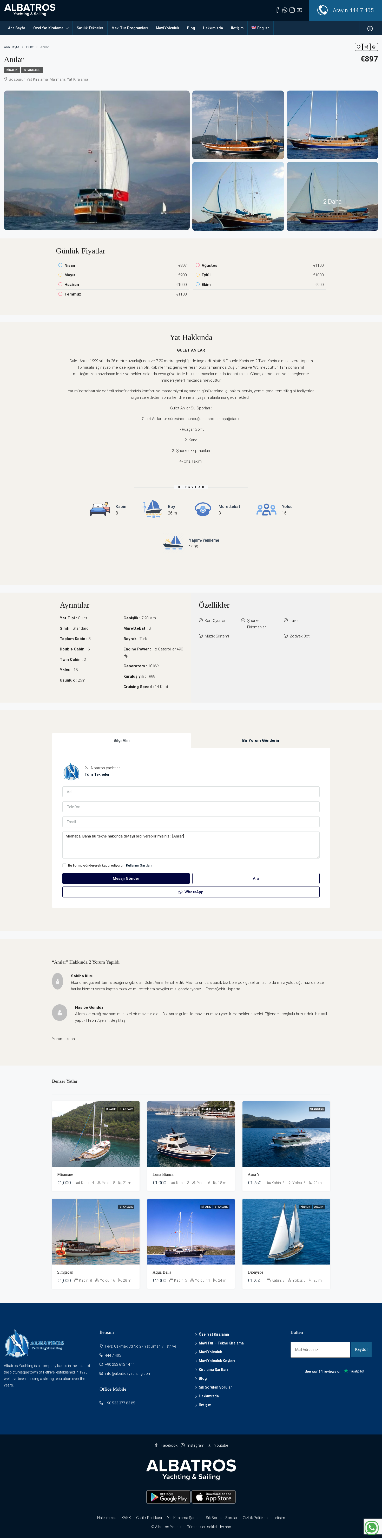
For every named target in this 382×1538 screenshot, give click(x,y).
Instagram (196, 1445)
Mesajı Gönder (126, 878)
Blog (191, 28)
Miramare (65, 1174)
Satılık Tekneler (90, 28)
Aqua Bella (162, 1272)
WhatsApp (193, 892)
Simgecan (65, 1272)
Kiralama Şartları (213, 1370)
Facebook (169, 1445)
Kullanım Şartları (139, 865)
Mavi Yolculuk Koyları (217, 1361)
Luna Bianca (163, 1174)
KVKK (126, 1518)
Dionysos (255, 1272)
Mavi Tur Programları (129, 28)
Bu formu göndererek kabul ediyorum (110, 865)
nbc (228, 1527)
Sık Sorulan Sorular (215, 1387)
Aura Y (254, 1174)
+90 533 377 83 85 (120, 1403)
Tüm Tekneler (97, 774)
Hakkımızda (213, 28)
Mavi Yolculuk (167, 28)
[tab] (121, 740)
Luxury (319, 1206)
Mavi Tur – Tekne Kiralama (221, 1343)
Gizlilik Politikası (149, 1518)
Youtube (220, 1445)
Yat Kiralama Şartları (184, 1518)
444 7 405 (361, 10)
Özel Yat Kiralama (48, 28)
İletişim (237, 28)
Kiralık (11, 70)
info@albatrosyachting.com (128, 1373)
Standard (32, 70)
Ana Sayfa (16, 28)
